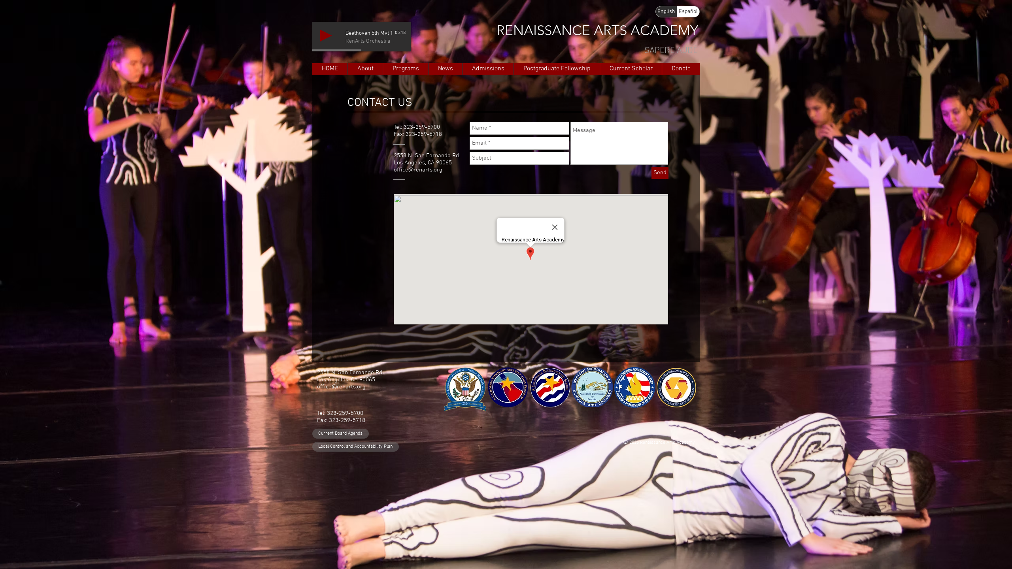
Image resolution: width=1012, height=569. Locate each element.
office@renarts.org (418, 169)
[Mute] (393, 40)
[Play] (326, 35)
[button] (365, 69)
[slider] (402, 40)
